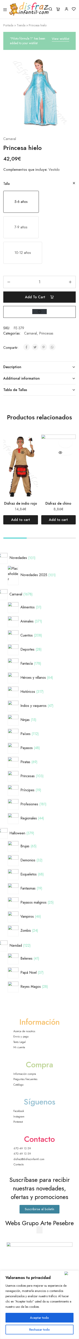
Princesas (46, 333)
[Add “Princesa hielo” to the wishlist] (39, 311)
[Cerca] (71, 1273)
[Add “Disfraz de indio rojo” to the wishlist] (28, 443)
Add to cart (35, 297)
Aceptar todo (39, 1317)
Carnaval (9, 138)
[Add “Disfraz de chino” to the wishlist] (65, 443)
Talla (6, 183)
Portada (8, 25)
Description (12, 366)
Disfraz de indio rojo (20, 503)
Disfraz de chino (58, 503)
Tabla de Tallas (15, 389)
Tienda (21, 25)
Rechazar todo (39, 1329)
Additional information (21, 378)
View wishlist (60, 38)
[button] (21, 202)
